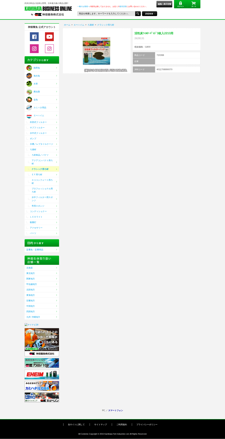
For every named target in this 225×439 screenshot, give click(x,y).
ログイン (180, 4)
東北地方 (30, 273)
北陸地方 (30, 289)
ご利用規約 (121, 424)
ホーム (67, 25)
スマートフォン (115, 410)
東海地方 (30, 295)
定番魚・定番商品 (34, 249)
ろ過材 (91, 25)
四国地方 (30, 311)
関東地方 (30, 279)
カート (193, 4)
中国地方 (30, 306)
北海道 (29, 268)
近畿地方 (30, 300)
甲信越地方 (31, 284)
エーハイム (79, 25)
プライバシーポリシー (147, 424)
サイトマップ (100, 424)
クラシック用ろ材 (105, 25)
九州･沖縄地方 (33, 317)
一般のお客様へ (83, 6)
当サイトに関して (76, 424)
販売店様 (123, 6)
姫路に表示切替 (164, 4)
